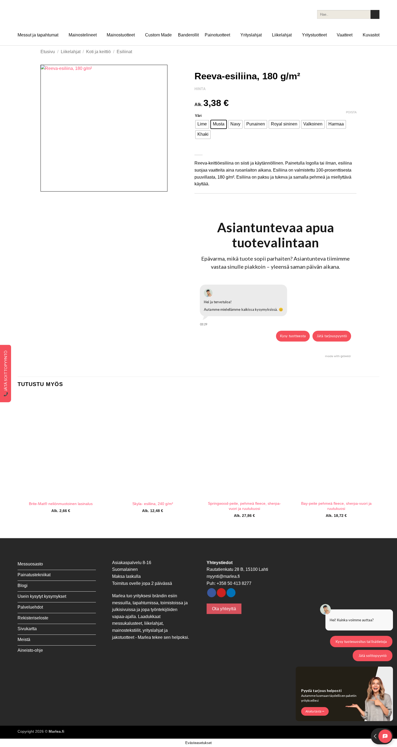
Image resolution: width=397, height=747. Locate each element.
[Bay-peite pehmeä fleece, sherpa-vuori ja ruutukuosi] (336, 446)
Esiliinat (124, 51)
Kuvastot (371, 35)
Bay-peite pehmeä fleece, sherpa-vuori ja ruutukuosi (336, 506)
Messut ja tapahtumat (38, 35)
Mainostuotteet (121, 35)
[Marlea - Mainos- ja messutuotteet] (45, 14)
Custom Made (158, 35)
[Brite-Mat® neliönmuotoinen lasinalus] (61, 446)
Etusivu (48, 51)
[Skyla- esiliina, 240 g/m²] (152, 446)
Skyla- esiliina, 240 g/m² (152, 504)
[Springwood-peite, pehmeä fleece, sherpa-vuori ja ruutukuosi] (244, 446)
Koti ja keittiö (98, 51)
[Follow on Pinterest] (221, 592)
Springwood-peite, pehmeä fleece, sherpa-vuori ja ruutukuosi (244, 506)
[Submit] (375, 14)
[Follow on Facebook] (211, 592)
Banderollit (188, 35)
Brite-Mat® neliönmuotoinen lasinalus (61, 504)
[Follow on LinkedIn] (231, 592)
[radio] (202, 124)
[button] (47, 185)
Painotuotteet (217, 35)
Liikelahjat (282, 35)
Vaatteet (344, 35)
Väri (198, 116)
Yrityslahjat (251, 35)
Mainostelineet (83, 35)
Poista (351, 112)
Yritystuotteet (314, 35)
